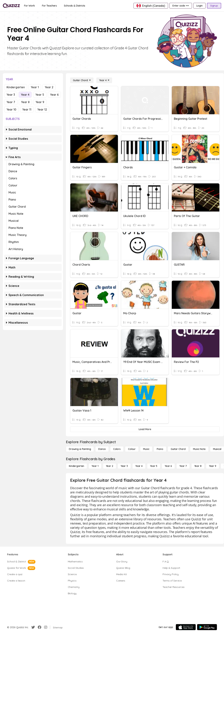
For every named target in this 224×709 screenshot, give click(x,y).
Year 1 (35, 87)
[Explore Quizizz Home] (11, 5)
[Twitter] (33, 627)
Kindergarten (16, 87)
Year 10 (11, 109)
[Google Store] (207, 627)
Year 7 (11, 102)
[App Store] (186, 627)
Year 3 (11, 94)
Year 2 (49, 87)
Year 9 (40, 102)
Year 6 (54, 94)
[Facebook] (39, 627)
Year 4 (25, 94)
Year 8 (25, 102)
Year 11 (26, 109)
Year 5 (39, 94)
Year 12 (42, 109)
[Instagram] (45, 627)
